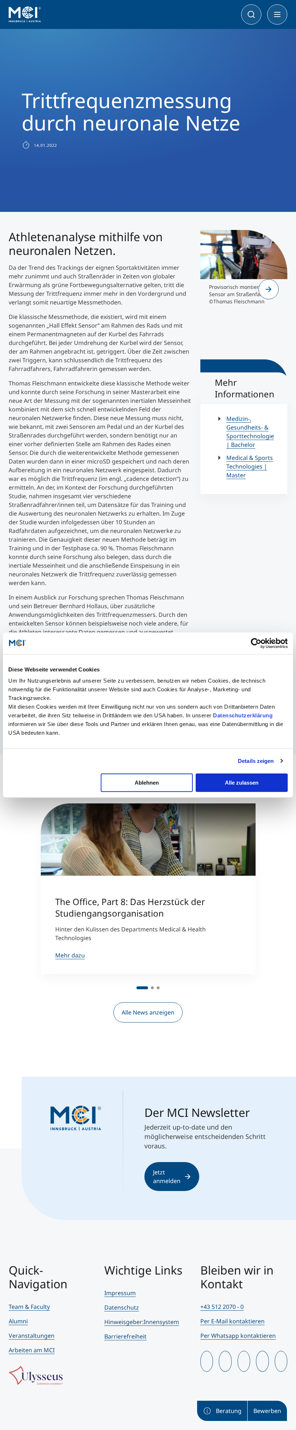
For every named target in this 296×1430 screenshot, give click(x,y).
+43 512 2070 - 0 (222, 1307)
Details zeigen (256, 761)
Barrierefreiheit (125, 1336)
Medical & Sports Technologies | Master (249, 466)
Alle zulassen (241, 783)
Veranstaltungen (32, 1336)
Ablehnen (147, 783)
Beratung (228, 1411)
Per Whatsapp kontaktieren (238, 1336)
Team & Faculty (29, 1307)
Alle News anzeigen (148, 1012)
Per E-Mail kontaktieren (232, 1321)
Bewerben (267, 1411)
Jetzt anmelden (166, 1176)
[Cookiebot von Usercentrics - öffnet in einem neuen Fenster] (256, 643)
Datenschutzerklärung (243, 715)
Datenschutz (121, 1307)
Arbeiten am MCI (32, 1350)
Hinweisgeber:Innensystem (141, 1322)
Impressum (120, 1293)
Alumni (18, 1321)
